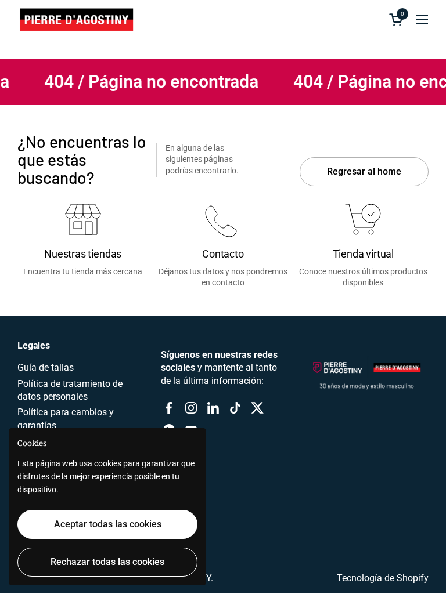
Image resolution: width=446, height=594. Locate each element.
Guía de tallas (45, 367)
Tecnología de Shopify (383, 578)
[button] (398, 19)
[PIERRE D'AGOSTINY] (76, 19)
